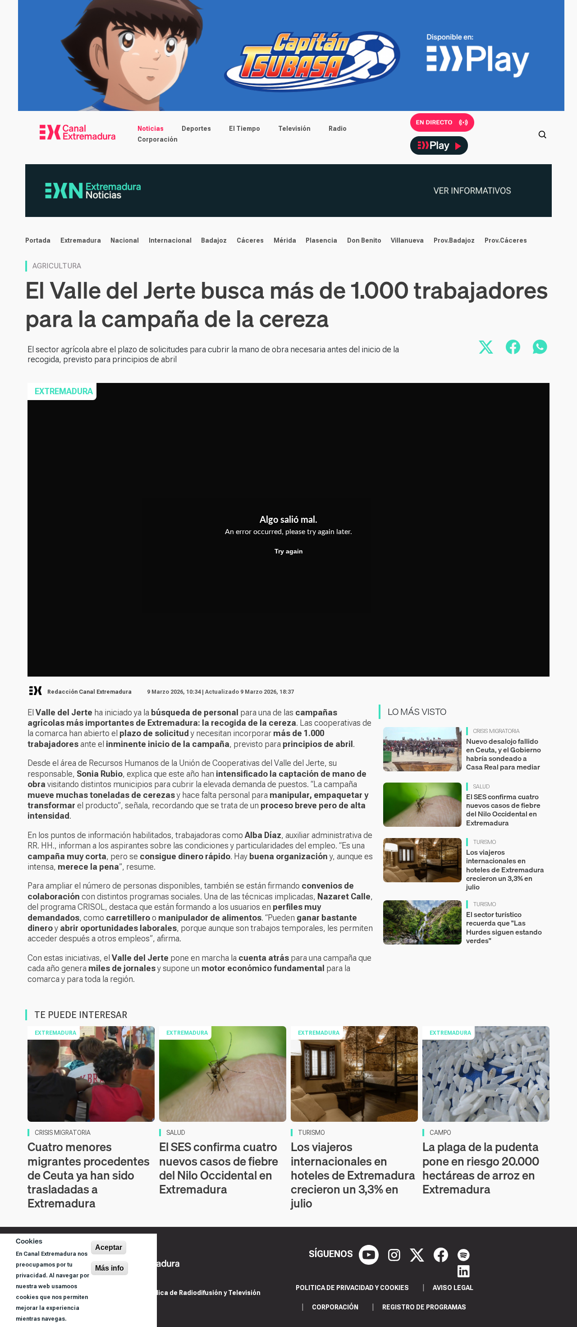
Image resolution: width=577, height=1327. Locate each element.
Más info (109, 1268)
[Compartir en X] (485, 346)
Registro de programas (424, 1307)
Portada (37, 240)
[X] (418, 1254)
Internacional (170, 240)
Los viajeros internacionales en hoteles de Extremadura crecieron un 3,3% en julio (505, 869)
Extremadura (80, 240)
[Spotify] (464, 1254)
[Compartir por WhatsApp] (540, 346)
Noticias (150, 128)
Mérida (285, 240)
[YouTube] (370, 1254)
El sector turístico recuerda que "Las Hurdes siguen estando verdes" (504, 927)
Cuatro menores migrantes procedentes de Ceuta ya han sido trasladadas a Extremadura (88, 1175)
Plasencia (321, 240)
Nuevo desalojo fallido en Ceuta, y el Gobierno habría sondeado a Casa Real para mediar (503, 754)
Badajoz (214, 240)
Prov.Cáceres (506, 240)
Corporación (157, 139)
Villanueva (407, 240)
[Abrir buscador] (542, 133)
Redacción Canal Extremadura (89, 692)
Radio (338, 128)
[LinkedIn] (464, 1270)
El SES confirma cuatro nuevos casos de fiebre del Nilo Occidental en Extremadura (503, 810)
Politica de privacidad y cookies (352, 1287)
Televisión (294, 128)
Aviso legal (453, 1287)
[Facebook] (442, 1254)
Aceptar (108, 1247)
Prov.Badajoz (454, 240)
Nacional (124, 240)
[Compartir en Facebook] (513, 346)
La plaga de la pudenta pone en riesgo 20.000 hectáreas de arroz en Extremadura (480, 1168)
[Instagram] (395, 1254)
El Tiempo (244, 128)
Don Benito (364, 240)
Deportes (196, 128)
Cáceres (250, 240)
